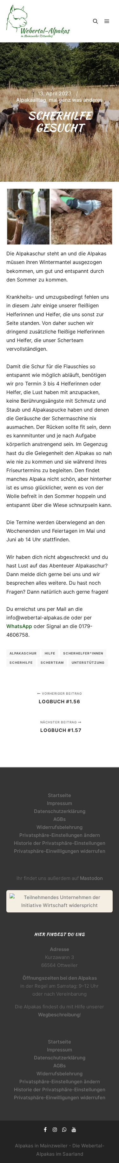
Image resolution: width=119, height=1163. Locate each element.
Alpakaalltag (31, 100)
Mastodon (91, 878)
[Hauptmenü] (107, 21)
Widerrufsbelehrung (59, 827)
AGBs (59, 819)
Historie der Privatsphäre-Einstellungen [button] (59, 843)
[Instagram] (55, 1129)
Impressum (59, 803)
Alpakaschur (23, 653)
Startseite (59, 795)
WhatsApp (19, 626)
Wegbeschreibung (59, 1015)
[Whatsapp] (64, 1129)
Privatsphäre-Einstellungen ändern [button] (59, 835)
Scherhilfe (21, 662)
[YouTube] (74, 1129)
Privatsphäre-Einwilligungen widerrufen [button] (59, 851)
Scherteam (52, 662)
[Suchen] (95, 21)
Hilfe (50, 653)
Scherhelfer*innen (83, 653)
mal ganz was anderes (76, 100)
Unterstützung (88, 662)
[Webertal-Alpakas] (38, 21)
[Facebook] (45, 1129)
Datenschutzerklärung (59, 811)
